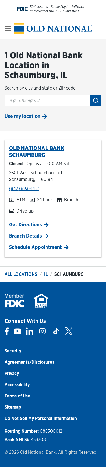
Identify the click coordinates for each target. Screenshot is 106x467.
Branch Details (25, 236)
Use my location (22, 116)
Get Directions (25, 224)
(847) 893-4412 (24, 188)
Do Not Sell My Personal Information (41, 418)
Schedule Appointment (35, 247)
